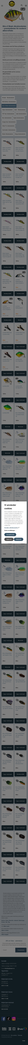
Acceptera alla (10, 534)
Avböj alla (18, 539)
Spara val (9, 539)
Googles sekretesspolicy (11, 527)
